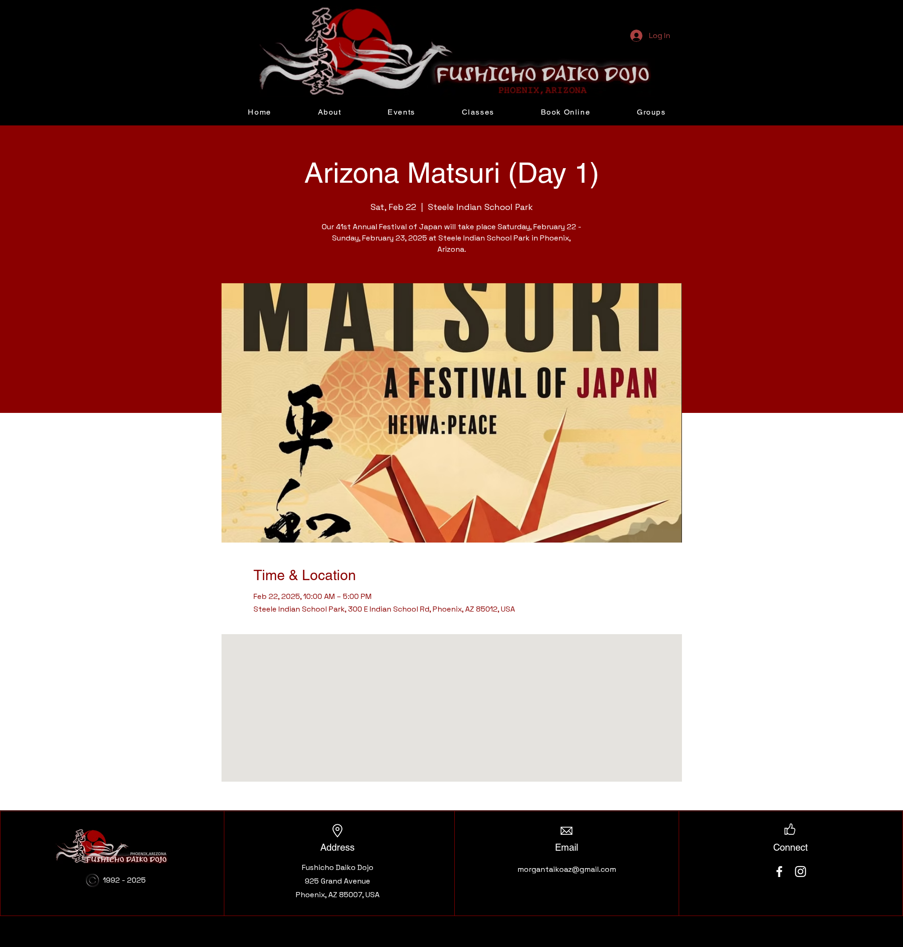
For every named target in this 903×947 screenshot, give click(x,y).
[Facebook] (779, 871)
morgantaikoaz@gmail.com (566, 869)
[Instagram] (800, 871)
